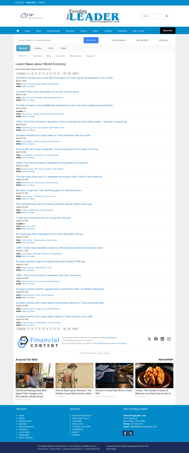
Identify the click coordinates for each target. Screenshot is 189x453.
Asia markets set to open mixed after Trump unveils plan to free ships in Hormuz (57, 149)
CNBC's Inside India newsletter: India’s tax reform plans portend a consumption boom (59, 247)
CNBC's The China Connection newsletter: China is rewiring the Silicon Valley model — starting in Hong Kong (71, 121)
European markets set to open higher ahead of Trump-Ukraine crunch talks (54, 316)
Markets (23, 48)
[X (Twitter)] (149, 342)
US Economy (39, 182)
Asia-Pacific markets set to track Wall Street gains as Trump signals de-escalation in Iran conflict (64, 77)
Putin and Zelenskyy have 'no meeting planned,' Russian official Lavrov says (54, 203)
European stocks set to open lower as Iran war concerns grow (47, 91)
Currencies (60, 56)
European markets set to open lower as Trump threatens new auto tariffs (53, 135)
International (75, 56)
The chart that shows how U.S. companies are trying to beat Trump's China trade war (59, 176)
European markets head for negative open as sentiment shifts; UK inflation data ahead (60, 288)
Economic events (40, 281)
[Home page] (92, 16)
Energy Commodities (41, 114)
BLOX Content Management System (130, 446)
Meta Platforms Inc (56, 127)
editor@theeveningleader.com (143, 426)
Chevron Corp (26, 114)
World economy (40, 141)
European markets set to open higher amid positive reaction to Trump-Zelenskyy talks (60, 302)
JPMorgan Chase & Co (41, 254)
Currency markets (51, 155)
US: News (24, 210)
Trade (33, 226)
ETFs (51, 48)
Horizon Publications (60, 446)
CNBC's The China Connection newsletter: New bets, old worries (48, 275)
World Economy (27, 182)
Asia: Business (42, 127)
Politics (23, 226)
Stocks (38, 48)
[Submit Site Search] (166, 16)
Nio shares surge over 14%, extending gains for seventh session (49, 190)
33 (69, 73)
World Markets (36, 97)
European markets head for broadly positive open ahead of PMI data (50, 261)
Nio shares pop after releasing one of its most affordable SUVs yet (49, 233)
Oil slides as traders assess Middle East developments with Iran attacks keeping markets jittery (64, 105)
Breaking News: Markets (37, 84)
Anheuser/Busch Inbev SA (53, 97)
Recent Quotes (118, 40)
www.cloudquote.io (109, 337)
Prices (49, 267)
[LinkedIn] (162, 342)
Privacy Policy (102, 343)
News (48, 56)
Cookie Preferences (92, 449)
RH (24, 224)
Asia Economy (51, 240)
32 (65, 73)
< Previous (21, 73)
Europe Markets (53, 141)
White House (34, 210)
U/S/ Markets (38, 155)
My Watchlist (142, 40)
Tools (63, 48)
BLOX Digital (111, 449)
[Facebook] (156, 342)
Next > (75, 73)
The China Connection (43, 169)
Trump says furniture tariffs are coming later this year (43, 217)
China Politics (58, 169)
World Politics (56, 254)
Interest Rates (53, 84)
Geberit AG (25, 97)
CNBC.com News (28, 86)
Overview (37, 56)
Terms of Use (42, 449)
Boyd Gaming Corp (28, 127)
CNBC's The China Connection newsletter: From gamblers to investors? (52, 162)
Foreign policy (40, 309)
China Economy (39, 240)
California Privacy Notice (72, 449)
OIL (24, 111)
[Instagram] (169, 342)
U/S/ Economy (26, 196)
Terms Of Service (119, 343)
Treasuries (90, 56)
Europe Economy (57, 114)
